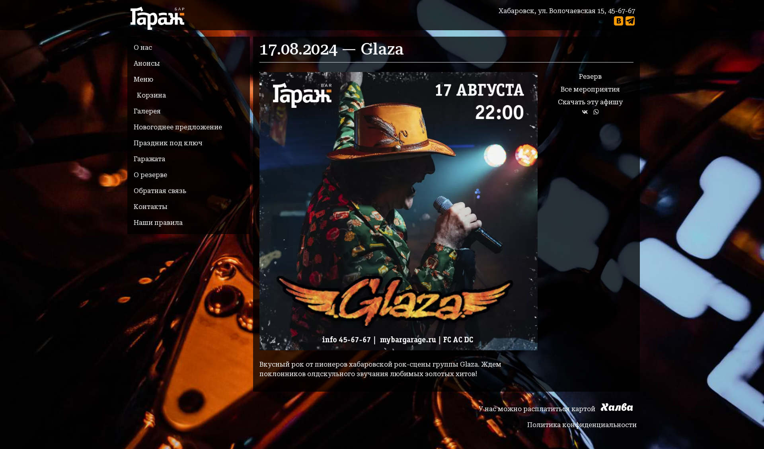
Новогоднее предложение (178, 127)
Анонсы (147, 63)
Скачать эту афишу (590, 102)
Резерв (590, 76)
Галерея (147, 111)
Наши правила (158, 222)
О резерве (150, 175)
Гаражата (149, 159)
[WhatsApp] (596, 112)
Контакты (151, 207)
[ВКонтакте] (585, 112)
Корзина (151, 95)
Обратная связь (160, 191)
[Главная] (161, 18)
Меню (143, 79)
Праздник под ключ (168, 143)
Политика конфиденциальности (582, 425)
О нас (143, 47)
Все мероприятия (590, 89)
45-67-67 (621, 11)
